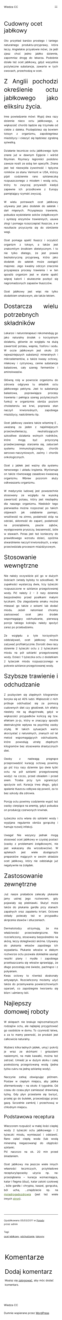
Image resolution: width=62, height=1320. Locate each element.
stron (16, 1198)
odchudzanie (27, 1236)
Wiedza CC (11, 6)
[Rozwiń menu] (56, 7)
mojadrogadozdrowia (17, 1194)
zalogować (25, 1280)
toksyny (40, 1236)
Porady (40, 1220)
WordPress (42, 1313)
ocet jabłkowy (11, 1236)
